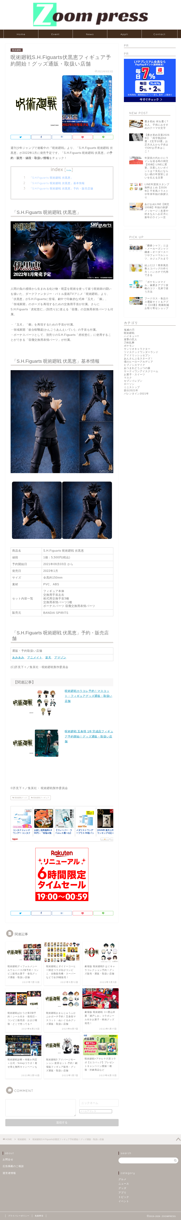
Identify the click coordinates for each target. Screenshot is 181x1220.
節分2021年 (131, 390)
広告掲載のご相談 (13, 1166)
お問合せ (8, 1159)
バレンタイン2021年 (136, 393)
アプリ (122, 1192)
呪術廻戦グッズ (20, 798)
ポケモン (129, 345)
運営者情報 (9, 1173)
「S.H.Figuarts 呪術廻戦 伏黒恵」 (51, 177)
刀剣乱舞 (129, 342)
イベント (123, 1201)
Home (21, 34)
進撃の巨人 (130, 339)
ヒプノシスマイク (134, 365)
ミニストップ (132, 387)
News (90, 34)
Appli (124, 34)
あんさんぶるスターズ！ (138, 358)
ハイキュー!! (131, 336)
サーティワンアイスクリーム (141, 371)
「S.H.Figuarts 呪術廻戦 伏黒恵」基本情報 (57, 183)
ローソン (129, 384)
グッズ (122, 1188)
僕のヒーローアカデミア (138, 361)
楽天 (48, 657)
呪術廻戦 (16, 50)
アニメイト (34, 657)
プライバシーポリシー (18, 1216)
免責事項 (39, 1216)
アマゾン (60, 657)
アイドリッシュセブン (137, 355)
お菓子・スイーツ (134, 374)
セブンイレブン (133, 381)
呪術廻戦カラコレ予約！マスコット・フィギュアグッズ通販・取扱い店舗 (88, 696)
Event (55, 34)
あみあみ (18, 657)
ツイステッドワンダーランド (141, 352)
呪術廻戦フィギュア (41, 798)
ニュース (123, 1183)
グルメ (122, 1179)
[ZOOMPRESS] (90, 26)
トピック (123, 1197)
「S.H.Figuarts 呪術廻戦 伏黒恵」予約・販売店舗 (61, 188)
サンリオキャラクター (137, 349)
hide (68, 170)
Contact (159, 34)
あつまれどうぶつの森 (137, 368)
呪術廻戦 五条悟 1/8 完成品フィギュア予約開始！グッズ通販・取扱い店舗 (89, 736)
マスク (128, 377)
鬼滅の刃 (129, 330)
